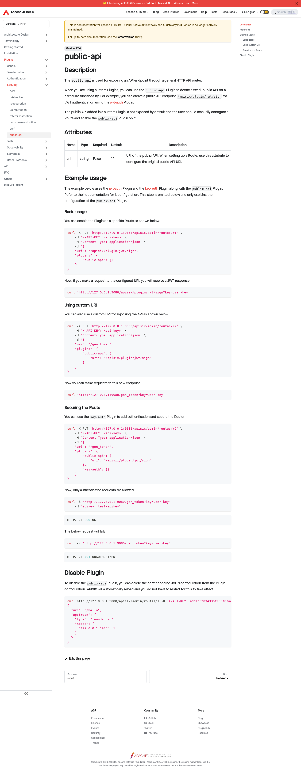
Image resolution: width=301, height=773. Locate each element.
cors (12, 91)
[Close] (296, 3)
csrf (12, 129)
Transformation (16, 72)
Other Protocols (17, 160)
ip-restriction (18, 103)
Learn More (191, 3)
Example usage (247, 35)
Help (204, 12)
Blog (156, 12)
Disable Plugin (247, 55)
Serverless (13, 154)
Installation (11, 53)
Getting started (13, 47)
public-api (16, 135)
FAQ (6, 172)
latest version (126, 37)
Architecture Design (16, 34)
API (6, 166)
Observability (15, 147)
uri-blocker (16, 97)
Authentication (16, 78)
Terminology (11, 41)
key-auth (151, 188)
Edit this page (79, 658)
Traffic (10, 141)
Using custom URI (251, 45)
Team (214, 12)
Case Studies (171, 12)
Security (12, 85)
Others (8, 179)
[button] (264, 12)
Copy (226, 231)
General (11, 66)
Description (245, 25)
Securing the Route (252, 50)
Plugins (8, 60)
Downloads (190, 12)
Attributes (245, 30)
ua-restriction (18, 110)
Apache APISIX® (136, 12)
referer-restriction (21, 116)
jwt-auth (116, 102)
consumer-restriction (23, 122)
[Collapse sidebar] (26, 693)
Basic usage (248, 40)
